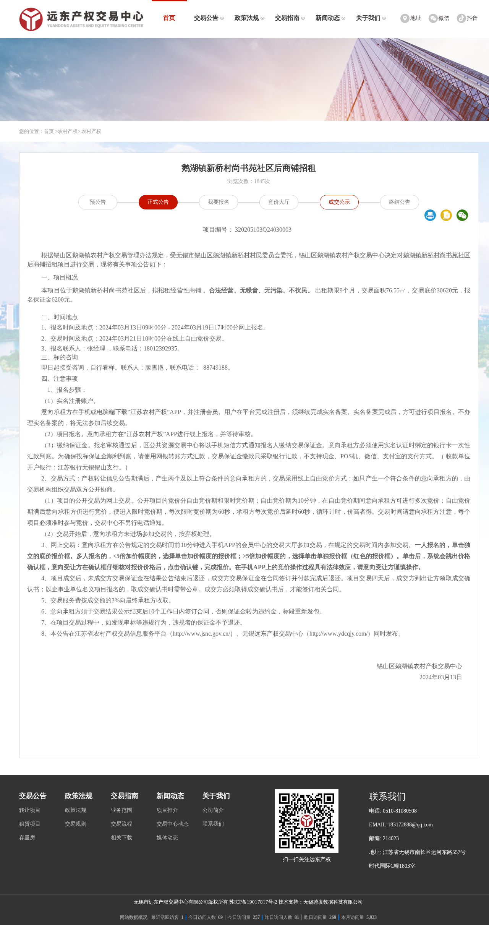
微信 (444, 18)
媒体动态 (167, 838)
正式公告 (158, 202)
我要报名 (218, 202)
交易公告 (206, 18)
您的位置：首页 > (38, 131)
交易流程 (121, 824)
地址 (415, 18)
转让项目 (29, 810)
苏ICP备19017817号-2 (253, 902)
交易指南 (287, 18)
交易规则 (75, 824)
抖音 (472, 18)
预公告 (98, 202)
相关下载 (121, 838)
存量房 (27, 838)
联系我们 (213, 824)
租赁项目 (29, 824)
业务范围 (121, 810)
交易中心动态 (173, 824)
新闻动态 (328, 18)
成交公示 (339, 202)
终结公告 (399, 202)
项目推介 (167, 810)
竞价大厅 (279, 202)
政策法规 (247, 18)
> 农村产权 (89, 131)
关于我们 (368, 18)
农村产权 (68, 131)
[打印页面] (430, 215)
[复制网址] (446, 215)
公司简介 (213, 810)
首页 (169, 18)
